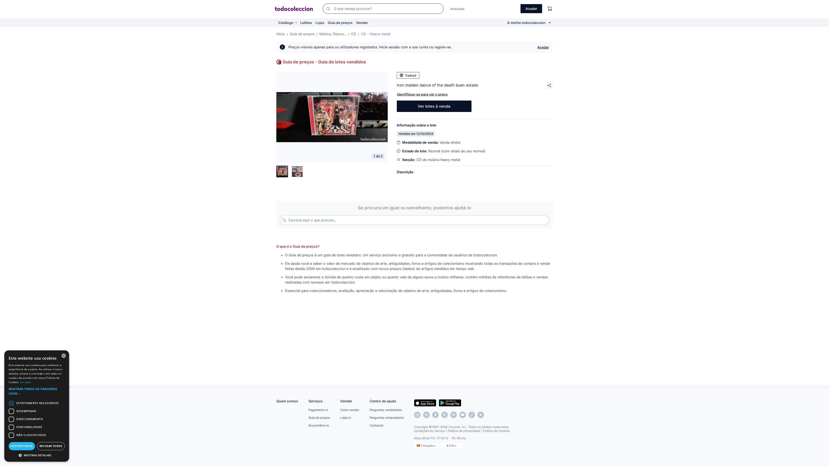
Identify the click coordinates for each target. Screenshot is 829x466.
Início (280, 34)
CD (353, 34)
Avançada (457, 9)
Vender (362, 22)
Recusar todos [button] (51, 446)
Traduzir (410, 75)
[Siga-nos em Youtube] (462, 415)
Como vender (349, 410)
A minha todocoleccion (526, 22)
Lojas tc (345, 417)
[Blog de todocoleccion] (481, 415)
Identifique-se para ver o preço (422, 94)
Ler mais (25, 382)
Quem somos (287, 401)
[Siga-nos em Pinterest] (453, 415)
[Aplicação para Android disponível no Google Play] (450, 402)
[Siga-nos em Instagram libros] (426, 415)
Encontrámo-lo (319, 425)
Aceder (543, 47)
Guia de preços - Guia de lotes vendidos (324, 62)
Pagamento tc (318, 410)
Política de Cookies (496, 431)
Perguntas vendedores (386, 410)
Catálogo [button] (286, 22)
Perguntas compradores (387, 417)
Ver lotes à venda (434, 106)
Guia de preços (340, 22)
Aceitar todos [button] (22, 446)
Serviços (316, 401)
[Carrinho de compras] (549, 8)
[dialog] (36, 406)
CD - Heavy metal (375, 34)
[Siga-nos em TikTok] (471, 415)
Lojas (319, 22)
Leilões (306, 22)
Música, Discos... (332, 34)
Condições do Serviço (429, 431)
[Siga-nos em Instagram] (417, 415)
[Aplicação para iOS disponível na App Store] (425, 402)
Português (427, 445)
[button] (37, 391)
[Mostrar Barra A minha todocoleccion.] (549, 22)
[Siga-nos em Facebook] (435, 415)
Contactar (377, 425)
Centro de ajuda (383, 401)
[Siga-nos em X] (444, 415)
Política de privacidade (464, 431)
